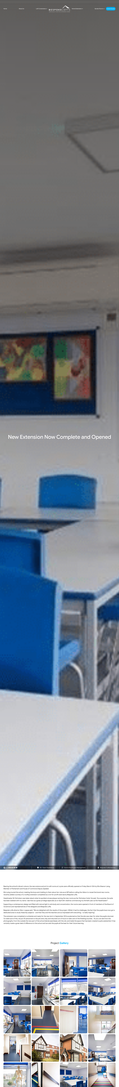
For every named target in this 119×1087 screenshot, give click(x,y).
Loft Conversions (41, 8)
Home (5, 8)
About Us (21, 8)
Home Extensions (77, 8)
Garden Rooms (99, 8)
